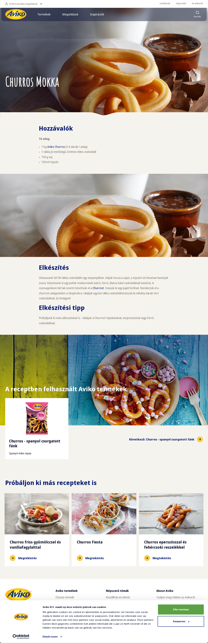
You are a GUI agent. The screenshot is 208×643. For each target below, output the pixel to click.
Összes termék (65, 597)
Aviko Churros (56, 147)
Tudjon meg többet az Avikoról (175, 597)
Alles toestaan (181, 609)
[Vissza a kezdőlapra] (15, 14)
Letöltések (165, 3)
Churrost (98, 288)
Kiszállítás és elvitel (118, 597)
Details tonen (50, 636)
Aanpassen (179, 621)
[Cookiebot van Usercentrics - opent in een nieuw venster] (21, 636)
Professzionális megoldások (23, 3)
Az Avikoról (197, 3)
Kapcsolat (181, 3)
